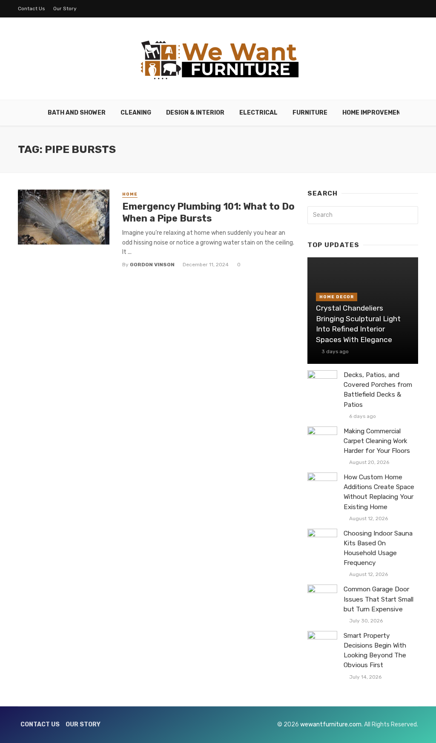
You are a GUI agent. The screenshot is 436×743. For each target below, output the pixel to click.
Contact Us (31, 9)
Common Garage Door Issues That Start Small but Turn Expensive (378, 599)
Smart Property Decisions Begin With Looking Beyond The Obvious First (375, 650)
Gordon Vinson (152, 265)
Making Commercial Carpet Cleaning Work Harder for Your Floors (377, 441)
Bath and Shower (77, 112)
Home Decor (336, 297)
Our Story (65, 9)
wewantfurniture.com (330, 724)
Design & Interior (195, 112)
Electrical (258, 112)
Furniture (310, 112)
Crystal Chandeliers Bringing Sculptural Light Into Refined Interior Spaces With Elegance (358, 324)
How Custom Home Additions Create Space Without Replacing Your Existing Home (379, 491)
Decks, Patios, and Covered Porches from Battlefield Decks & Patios (378, 389)
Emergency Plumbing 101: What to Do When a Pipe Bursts (208, 212)
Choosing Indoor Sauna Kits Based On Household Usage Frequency (378, 548)
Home (130, 194)
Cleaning (135, 112)
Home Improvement (373, 112)
